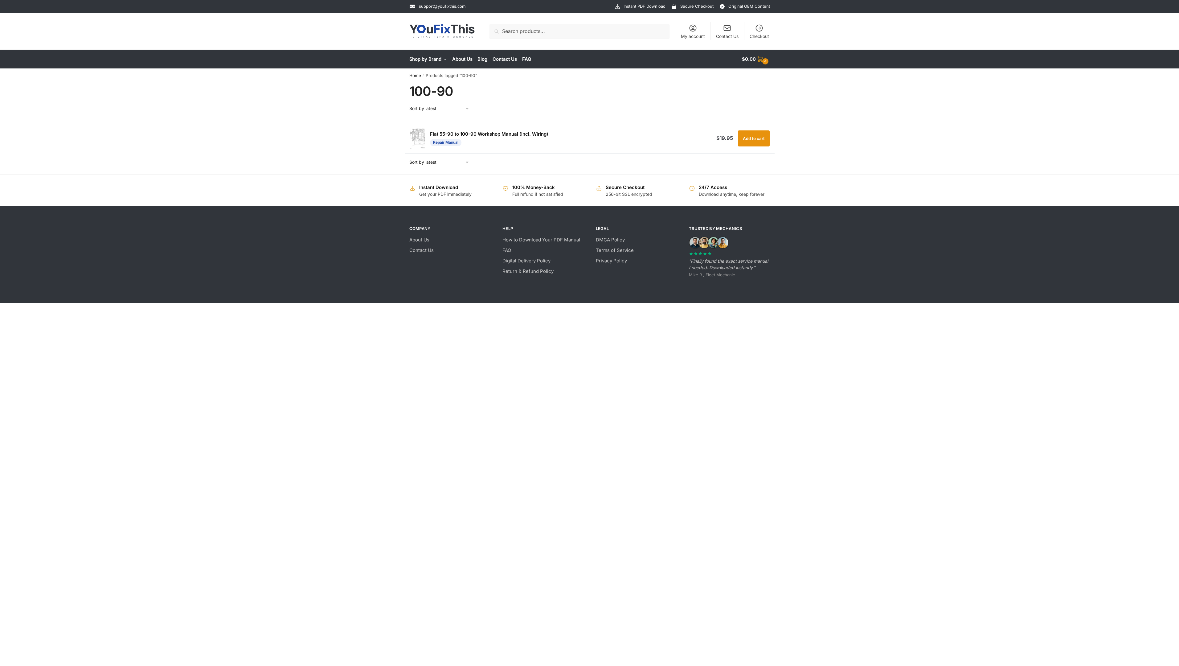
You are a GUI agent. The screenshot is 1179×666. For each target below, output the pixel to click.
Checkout (759, 36)
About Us (419, 240)
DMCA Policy (610, 240)
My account (693, 36)
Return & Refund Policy (528, 271)
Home (415, 75)
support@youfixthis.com (442, 6)
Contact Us (727, 36)
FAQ (506, 250)
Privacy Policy (611, 261)
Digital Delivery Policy (526, 261)
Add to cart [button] (754, 138)
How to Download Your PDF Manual (541, 240)
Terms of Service (615, 250)
